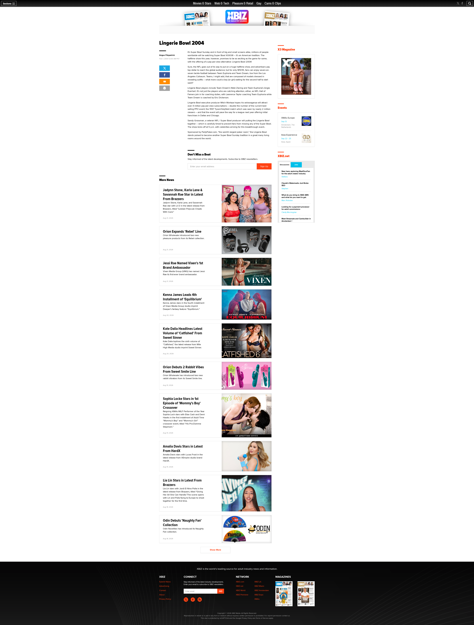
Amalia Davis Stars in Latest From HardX (183, 448)
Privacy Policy (165, 599)
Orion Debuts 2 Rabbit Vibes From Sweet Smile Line (183, 369)
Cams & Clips (273, 3)
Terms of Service (262, 618)
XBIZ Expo (258, 594)
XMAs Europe (288, 117)
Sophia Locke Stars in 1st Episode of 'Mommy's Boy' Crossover (182, 403)
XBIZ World (240, 590)
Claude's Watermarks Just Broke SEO (295, 184)
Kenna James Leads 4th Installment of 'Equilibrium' (182, 297)
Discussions (284, 164)
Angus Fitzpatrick (167, 55)
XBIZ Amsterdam (261, 590)
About (162, 594)
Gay (258, 3)
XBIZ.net (283, 156)
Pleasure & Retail (242, 3)
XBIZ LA (257, 581)
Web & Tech (221, 3)
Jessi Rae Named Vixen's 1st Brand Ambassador (183, 265)
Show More (215, 549)
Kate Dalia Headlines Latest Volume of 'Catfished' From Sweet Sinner (182, 333)
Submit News (165, 581)
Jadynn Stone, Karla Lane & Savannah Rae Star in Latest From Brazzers (183, 194)
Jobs (296, 164)
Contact (162, 590)
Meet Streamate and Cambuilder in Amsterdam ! (296, 219)
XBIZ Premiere (242, 594)
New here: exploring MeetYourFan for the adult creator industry (296, 172)
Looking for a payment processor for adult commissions (295, 208)
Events (282, 107)
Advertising (164, 586)
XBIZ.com (240, 581)
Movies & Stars (202, 3)
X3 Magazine (286, 49)
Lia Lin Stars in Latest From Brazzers (182, 482)
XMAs (256, 599)
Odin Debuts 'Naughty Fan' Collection (182, 522)
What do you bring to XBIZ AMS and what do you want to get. (295, 196)
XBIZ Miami (259, 586)
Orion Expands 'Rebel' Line (182, 231)
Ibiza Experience (289, 134)
